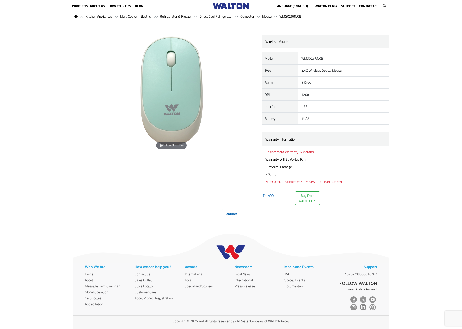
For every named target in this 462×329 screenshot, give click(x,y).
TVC (287, 274)
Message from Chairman (102, 286)
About (89, 280)
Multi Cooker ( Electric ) (136, 16)
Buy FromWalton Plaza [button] (307, 198)
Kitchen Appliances (99, 16)
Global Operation (96, 292)
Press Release (245, 286)
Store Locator (144, 286)
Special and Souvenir (199, 286)
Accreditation (94, 304)
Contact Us (142, 274)
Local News (243, 274)
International (194, 274)
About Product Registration (154, 298)
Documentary (294, 286)
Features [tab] (231, 213)
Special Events (294, 280)
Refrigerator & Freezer (176, 16)
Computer (247, 16)
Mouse (267, 16)
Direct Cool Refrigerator (216, 16)
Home (89, 274)
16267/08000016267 (361, 274)
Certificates (93, 298)
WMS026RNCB (290, 16)
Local (188, 280)
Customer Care (145, 292)
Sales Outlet (143, 280)
